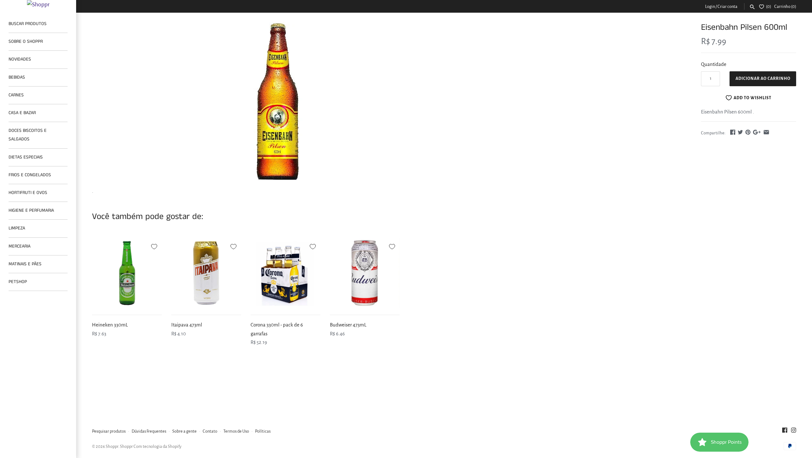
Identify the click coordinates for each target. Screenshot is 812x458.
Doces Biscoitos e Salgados (28, 134)
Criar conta (727, 6)
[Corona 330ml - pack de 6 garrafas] (285, 273)
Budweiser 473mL (348, 324)
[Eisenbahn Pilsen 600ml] (277, 101)
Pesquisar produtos (109, 431)
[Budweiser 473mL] (365, 273)
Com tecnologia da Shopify (157, 446)
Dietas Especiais (26, 157)
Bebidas (17, 77)
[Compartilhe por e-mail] (766, 132)
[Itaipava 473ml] (206, 273)
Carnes (16, 95)
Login (710, 6)
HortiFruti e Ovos (28, 193)
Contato (210, 431)
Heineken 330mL (110, 324)
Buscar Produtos (28, 24)
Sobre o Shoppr (26, 41)
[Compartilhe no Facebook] (732, 132)
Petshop (18, 282)
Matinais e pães (25, 264)
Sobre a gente (184, 431)
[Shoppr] (38, 4)
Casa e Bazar (22, 113)
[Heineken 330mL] (127, 273)
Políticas (263, 431)
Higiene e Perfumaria (31, 210)
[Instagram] (793, 431)
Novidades (20, 59)
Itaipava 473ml (186, 324)
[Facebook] (784, 431)
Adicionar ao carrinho (763, 78)
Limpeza (17, 228)
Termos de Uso (236, 431)
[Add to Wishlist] (154, 245)
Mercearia (19, 246)
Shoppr (112, 446)
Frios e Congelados (30, 175)
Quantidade (713, 64)
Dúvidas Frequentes (149, 431)
